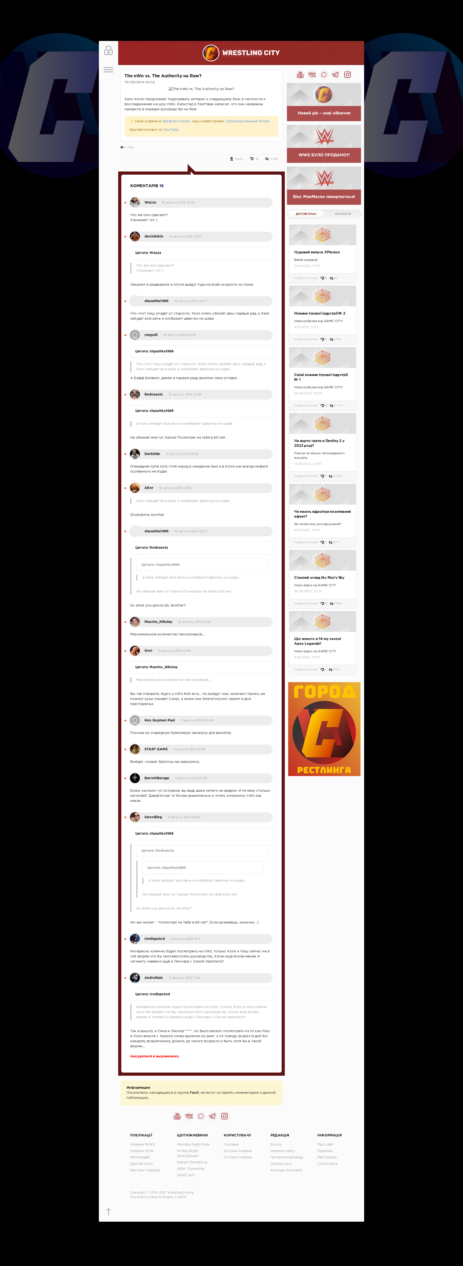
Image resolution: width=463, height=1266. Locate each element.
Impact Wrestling (192, 1162)
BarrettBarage (156, 778)
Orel (148, 650)
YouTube (170, 129)
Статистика (327, 1163)
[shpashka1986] (135, 298)
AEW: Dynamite (190, 1168)
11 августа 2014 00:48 (197, 720)
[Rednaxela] (135, 391)
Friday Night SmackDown (187, 1154)
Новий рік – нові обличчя (324, 113)
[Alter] (135, 485)
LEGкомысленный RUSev (248, 121)
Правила (325, 1151)
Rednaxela (153, 394)
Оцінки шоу (281, 1163)
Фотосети (343, 214)
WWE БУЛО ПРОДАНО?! (324, 155)
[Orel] (135, 648)
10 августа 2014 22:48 (185, 394)
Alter (148, 488)
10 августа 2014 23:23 (190, 531)
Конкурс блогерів (286, 1170)
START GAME (156, 749)
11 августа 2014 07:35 (191, 778)
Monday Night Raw (193, 1144)
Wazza (150, 202)
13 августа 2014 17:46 (185, 978)
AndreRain (153, 977)
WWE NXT (186, 1175)
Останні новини (238, 1151)
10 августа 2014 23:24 (194, 622)
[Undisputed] (135, 936)
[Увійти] (108, 50)
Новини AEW (142, 1151)
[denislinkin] (135, 233)
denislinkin (153, 236)
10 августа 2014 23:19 (175, 488)
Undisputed (154, 938)
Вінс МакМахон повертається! (324, 197)
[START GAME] (135, 746)
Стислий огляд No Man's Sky (319, 577)
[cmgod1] (135, 332)
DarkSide (152, 454)
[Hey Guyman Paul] (135, 717)
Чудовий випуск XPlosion (317, 252)
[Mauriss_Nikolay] (135, 619)
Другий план (306, 214)
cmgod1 (151, 335)
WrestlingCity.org (181, 1192)
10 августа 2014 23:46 (174, 651)
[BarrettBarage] (135, 775)
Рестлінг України (145, 1170)
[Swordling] (135, 814)
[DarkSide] (135, 451)
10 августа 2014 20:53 (178, 202)
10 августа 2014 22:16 (179, 335)
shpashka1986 (156, 301)
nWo (131, 147)
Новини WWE (142, 1144)
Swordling (153, 817)
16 (256, 159)
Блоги (276, 1144)
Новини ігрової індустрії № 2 (319, 313)
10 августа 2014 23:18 (182, 454)
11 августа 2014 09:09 (184, 817)
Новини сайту (283, 1151)
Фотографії (140, 1157)
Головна (231, 1144)
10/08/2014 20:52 (139, 82)
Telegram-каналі (176, 121)
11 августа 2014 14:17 (185, 939)
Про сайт (325, 1144)
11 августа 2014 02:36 (189, 749)
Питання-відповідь (287, 1157)
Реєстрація (327, 1157)
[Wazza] (135, 199)
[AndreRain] (135, 975)
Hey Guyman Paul (159, 720)
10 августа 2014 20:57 (185, 236)
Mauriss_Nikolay (158, 621)
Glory (239, 159)
